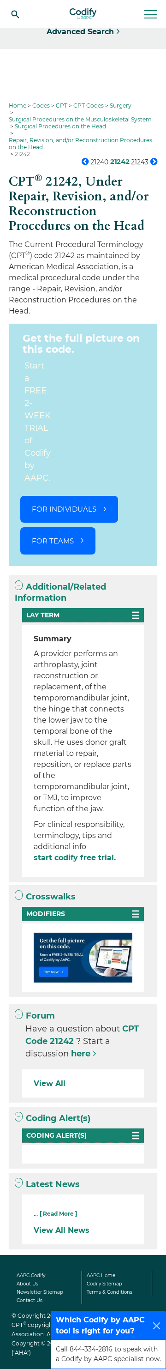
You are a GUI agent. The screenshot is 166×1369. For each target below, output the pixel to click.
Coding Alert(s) (58, 1118)
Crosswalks (51, 897)
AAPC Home (101, 1276)
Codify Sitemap (104, 1284)
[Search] (15, 13)
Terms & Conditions (109, 1292)
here (80, 1054)
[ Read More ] (58, 1213)
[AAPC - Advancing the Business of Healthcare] (83, 13)
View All (49, 1083)
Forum (40, 1016)
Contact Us (29, 1300)
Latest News (53, 1184)
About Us (27, 1284)
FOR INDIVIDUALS (64, 509)
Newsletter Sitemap (40, 1292)
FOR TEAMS (53, 541)
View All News (61, 1230)
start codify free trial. (75, 857)
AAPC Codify (31, 1276)
